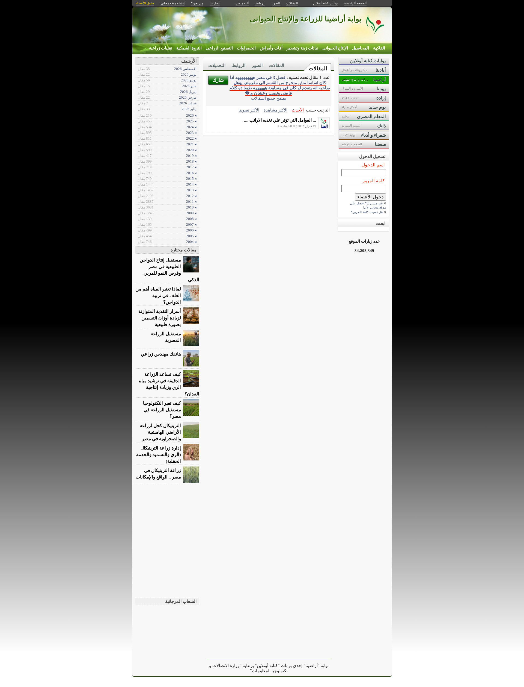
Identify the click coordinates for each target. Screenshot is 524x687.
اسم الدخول (373, 165)
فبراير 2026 (167, 103)
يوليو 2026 (167, 74)
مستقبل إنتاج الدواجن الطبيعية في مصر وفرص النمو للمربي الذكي (169, 269)
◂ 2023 (167, 133)
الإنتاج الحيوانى (335, 48)
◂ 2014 (167, 184)
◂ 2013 (167, 190)
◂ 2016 (167, 173)
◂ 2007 (167, 224)
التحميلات (216, 65)
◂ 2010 (167, 207)
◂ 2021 (167, 144)
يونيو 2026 (167, 80)
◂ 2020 (167, 150)
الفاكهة (379, 48)
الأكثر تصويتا (249, 110)
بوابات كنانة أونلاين (325, 3)
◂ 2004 (167, 242)
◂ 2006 (167, 230)
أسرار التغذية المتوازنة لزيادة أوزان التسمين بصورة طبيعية (159, 318)
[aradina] (324, 127)
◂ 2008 (167, 219)
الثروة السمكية (189, 48)
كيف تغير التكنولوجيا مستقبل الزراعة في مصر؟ (162, 410)
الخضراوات (246, 48)
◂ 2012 (167, 196)
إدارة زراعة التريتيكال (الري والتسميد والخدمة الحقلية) (158, 454)
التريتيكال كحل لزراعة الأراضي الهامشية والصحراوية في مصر (160, 432)
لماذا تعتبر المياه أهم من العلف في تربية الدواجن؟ (158, 295)
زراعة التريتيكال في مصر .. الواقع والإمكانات (158, 474)
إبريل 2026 (167, 92)
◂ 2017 (167, 167)
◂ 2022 (167, 138)
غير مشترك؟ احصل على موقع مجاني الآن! (368, 205)
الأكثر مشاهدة (275, 110)
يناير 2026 (167, 109)
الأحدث (298, 110)
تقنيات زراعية (160, 48)
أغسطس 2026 (167, 69)
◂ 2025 (167, 121)
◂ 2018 (167, 161)
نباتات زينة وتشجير (302, 48)
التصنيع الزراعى (219, 48)
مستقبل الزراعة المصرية (166, 337)
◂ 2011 (167, 201)
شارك (218, 80)
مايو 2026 (167, 86)
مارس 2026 (167, 97)
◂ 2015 (167, 179)
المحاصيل (360, 48)
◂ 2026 (167, 115)
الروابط (238, 65)
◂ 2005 (167, 236)
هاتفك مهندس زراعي (161, 354)
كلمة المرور (373, 180)
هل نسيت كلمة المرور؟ (367, 212)
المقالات (318, 68)
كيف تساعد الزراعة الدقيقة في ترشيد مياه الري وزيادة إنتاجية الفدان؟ (169, 384)
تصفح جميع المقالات (268, 98)
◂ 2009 (167, 213)
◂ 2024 (167, 127)
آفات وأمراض (271, 48)
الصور (257, 65)
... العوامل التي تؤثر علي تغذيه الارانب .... (280, 120)
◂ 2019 (167, 156)
